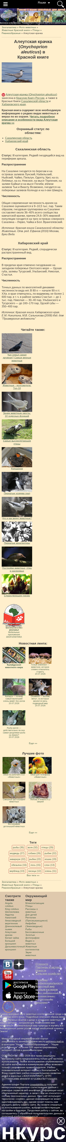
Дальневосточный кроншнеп (15, 948)
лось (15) (35, 865)
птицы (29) (47, 847)
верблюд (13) (17, 871)
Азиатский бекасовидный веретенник (13, 920)
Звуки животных (30, 954)
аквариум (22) (17, 859)
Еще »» (33, 743)
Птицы (28, 906)
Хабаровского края (14, 104)
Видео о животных (30, 942)
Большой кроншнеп (10, 942)
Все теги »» (33, 875)
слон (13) (49, 865)
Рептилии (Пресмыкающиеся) (36, 919)
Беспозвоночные (34, 932)
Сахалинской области (34, 101)
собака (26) (34, 853)
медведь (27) (17, 853)
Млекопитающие (34, 903)
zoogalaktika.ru (38, 1084)
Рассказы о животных (31, 910)
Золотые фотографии (32, 936)
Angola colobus (9, 904)
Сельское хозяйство (48, 973)
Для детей (31, 914)
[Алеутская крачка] (17, 72)
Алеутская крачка (10, 933)
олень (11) (50, 871)
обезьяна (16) (19, 865)
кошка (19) (50, 859)
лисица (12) (34, 871)
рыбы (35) (18, 847)
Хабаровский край (16, 141)
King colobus (12, 909)
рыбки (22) (50, 853)
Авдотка (9, 914)
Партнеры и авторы (48, 967)
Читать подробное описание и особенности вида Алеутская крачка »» (30, 119)
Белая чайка (12, 937)
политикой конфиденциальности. (20, 1116)
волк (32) (33, 847)
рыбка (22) (35, 859)
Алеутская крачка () (31, 94)
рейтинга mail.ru (55, 1041)
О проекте (42, 964)
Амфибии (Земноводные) (33, 925)
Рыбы (28, 929)
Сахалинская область (18, 138)
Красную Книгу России (30, 98)
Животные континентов (32, 948)
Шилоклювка (12, 911)
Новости (41, 970)
